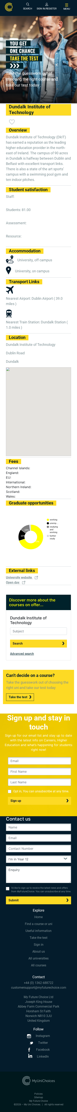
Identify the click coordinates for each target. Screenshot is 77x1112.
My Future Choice (38, 1101)
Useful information (38, 931)
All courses (38, 965)
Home (38, 917)
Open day (13, 582)
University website (19, 577)
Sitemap (38, 1097)
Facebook (42, 1050)
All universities (38, 958)
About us (38, 951)
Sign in (38, 944)
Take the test (18, 697)
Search (18, 643)
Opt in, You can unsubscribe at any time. (41, 791)
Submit (13, 900)
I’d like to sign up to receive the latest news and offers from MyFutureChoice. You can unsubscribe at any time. (41, 890)
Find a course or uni (38, 924)
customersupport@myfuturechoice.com (38, 987)
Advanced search (22, 654)
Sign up (15, 801)
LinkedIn (42, 1056)
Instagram (42, 1036)
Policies (38, 1093)
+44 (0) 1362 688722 (38, 983)
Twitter (42, 1043)
